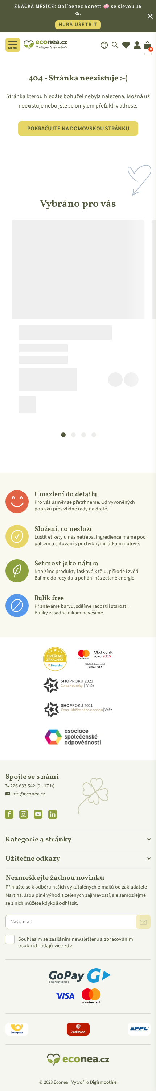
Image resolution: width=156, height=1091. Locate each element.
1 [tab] (63, 434)
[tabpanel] (78, 319)
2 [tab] (73, 434)
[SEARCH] (115, 45)
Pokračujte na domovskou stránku (78, 129)
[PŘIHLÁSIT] (143, 922)
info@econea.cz (28, 794)
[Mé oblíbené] (126, 45)
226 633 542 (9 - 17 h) (32, 786)
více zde (63, 945)
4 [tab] (93, 434)
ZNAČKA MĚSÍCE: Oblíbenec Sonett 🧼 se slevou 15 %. (78, 15)
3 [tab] (83, 434)
